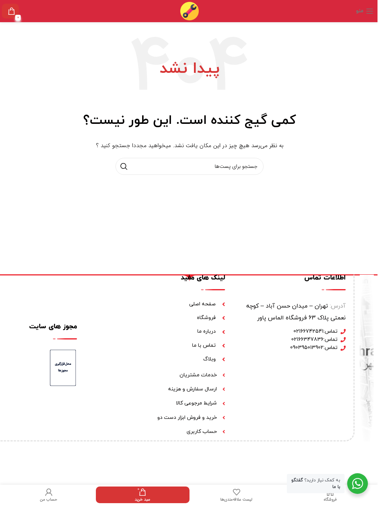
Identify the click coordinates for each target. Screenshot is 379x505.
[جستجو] (124, 166)
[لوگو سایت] (189, 11)
